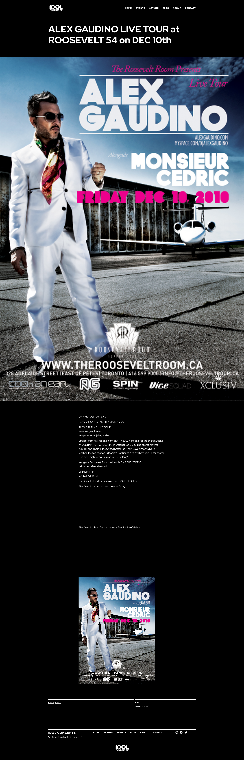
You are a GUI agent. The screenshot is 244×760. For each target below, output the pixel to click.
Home (128, 8)
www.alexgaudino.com (91, 431)
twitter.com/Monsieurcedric (94, 466)
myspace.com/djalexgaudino (94, 435)
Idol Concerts (62, 733)
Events (51, 702)
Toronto (58, 702)
